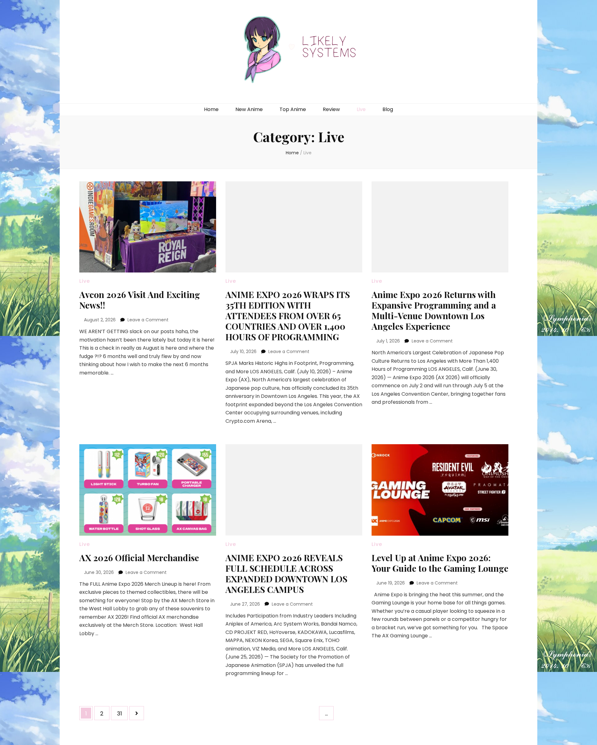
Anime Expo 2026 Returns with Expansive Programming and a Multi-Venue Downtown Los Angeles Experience (434, 310)
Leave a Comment (148, 320)
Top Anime (293, 109)
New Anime (249, 109)
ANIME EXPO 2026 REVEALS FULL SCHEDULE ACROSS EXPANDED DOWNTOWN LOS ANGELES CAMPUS (286, 573)
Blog (387, 109)
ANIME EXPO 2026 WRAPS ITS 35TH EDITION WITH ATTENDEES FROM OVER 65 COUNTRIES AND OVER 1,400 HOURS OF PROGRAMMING (287, 315)
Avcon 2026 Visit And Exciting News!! (139, 300)
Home (211, 109)
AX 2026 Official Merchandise (139, 557)
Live (361, 109)
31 (122, 713)
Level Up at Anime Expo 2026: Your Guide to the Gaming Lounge (440, 563)
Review (331, 109)
